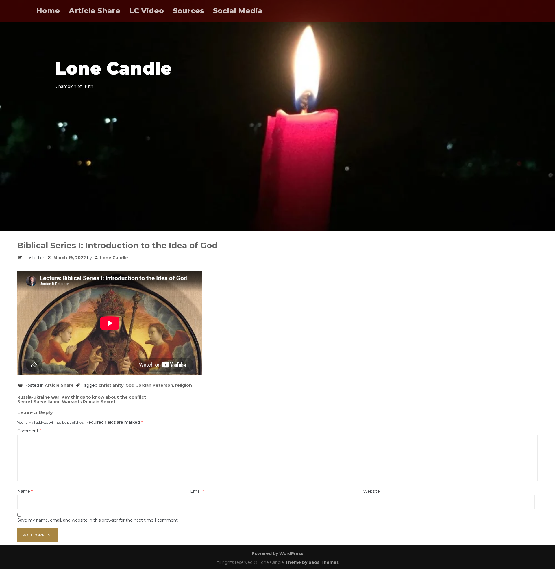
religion (183, 385)
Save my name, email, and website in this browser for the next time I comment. (98, 520)
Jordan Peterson (154, 385)
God (129, 385)
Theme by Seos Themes (312, 562)
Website (371, 491)
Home (48, 10)
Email (197, 491)
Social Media (237, 10)
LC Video (146, 10)
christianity (111, 385)
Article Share (94, 10)
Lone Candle (114, 257)
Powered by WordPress (277, 553)
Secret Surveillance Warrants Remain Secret (66, 401)
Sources (188, 10)
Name (25, 491)
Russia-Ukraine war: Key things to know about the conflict (81, 397)
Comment (29, 431)
